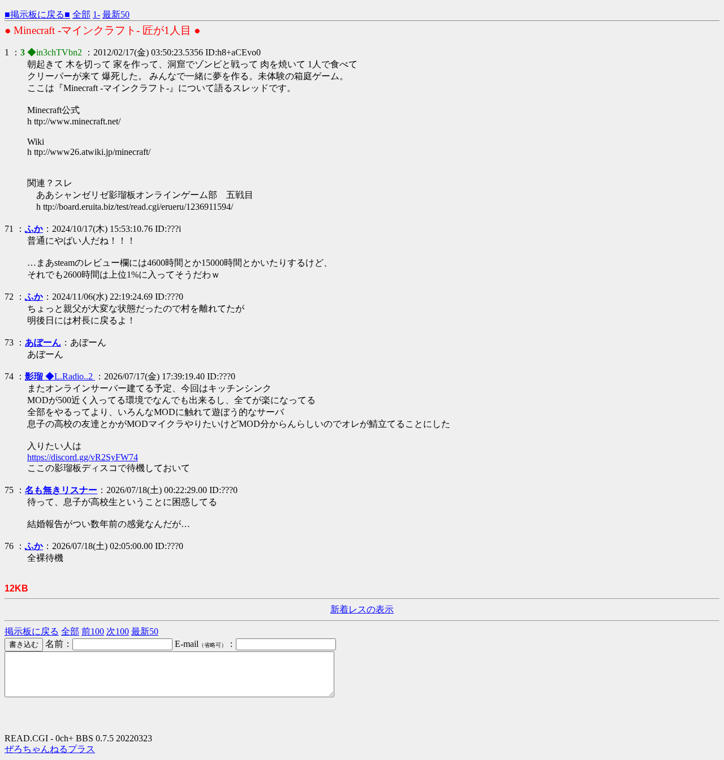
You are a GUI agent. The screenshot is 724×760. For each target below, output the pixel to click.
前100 (92, 631)
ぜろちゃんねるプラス (50, 749)
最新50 (116, 14)
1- (96, 14)
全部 (81, 14)
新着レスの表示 (362, 609)
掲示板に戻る (32, 631)
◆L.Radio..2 (60, 376)
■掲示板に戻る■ (37, 14)
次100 (117, 631)
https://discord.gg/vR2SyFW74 (82, 457)
